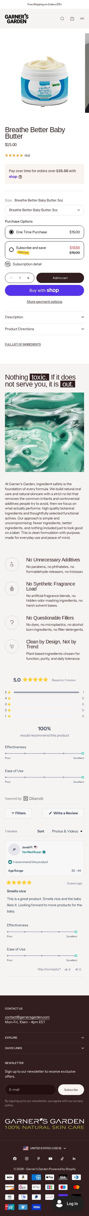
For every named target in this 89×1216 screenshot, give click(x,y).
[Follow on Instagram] (27, 1159)
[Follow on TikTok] (62, 1159)
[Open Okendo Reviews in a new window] (24, 798)
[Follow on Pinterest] (39, 1159)
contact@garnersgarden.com (27, 1017)
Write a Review (68, 814)
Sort (41, 831)
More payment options (44, 301)
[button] (44, 692)
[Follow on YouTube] (50, 1159)
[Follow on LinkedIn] (74, 1159)
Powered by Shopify (62, 1169)
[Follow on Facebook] (15, 1159)
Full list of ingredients (23, 344)
